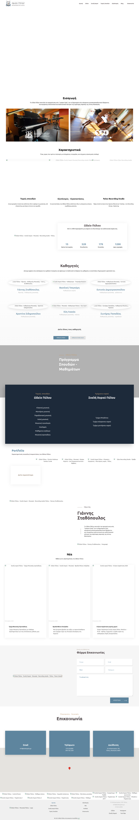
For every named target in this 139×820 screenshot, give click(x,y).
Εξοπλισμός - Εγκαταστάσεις (71, 198)
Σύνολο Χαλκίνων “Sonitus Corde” (47, 487)
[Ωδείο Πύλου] (15, 3)
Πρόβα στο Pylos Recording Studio (125, 487)
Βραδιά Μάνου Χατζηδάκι (60, 627)
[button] (69, 768)
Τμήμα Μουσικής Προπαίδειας (18, 627)
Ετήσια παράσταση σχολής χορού (107, 627)
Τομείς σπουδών (28, 199)
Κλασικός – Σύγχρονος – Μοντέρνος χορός (99, 487)
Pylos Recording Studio (113, 199)
